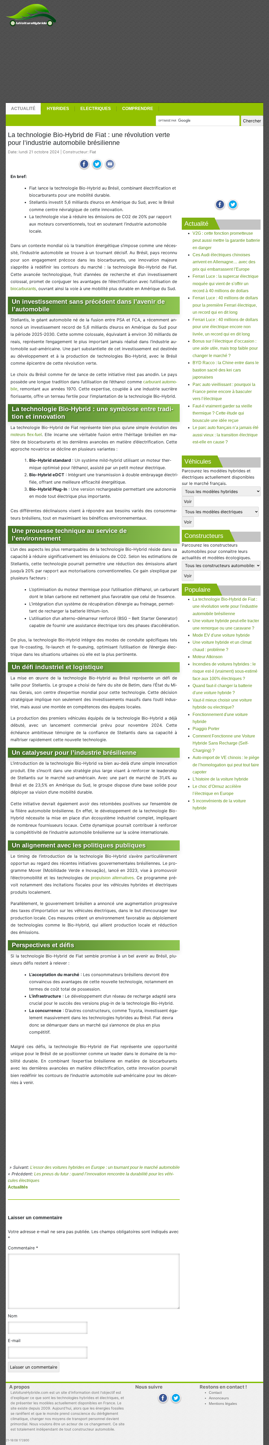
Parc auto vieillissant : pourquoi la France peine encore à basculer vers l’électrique (224, 391)
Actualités (18, 1187)
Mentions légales (223, 1404)
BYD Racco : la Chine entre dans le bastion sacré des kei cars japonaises (226, 369)
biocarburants (23, 288)
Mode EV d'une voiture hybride (221, 635)
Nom (12, 1315)
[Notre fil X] (176, 1398)
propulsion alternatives (112, 878)
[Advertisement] (134, 65)
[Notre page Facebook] (220, 205)
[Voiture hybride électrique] (31, 14)
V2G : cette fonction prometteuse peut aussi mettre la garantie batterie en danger (226, 240)
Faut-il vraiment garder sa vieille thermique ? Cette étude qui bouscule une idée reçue (222, 413)
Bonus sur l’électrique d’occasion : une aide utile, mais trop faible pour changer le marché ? (225, 348)
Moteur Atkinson (208, 657)
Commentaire (23, 1247)
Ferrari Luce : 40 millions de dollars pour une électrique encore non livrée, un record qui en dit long (225, 326)
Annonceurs (219, 1398)
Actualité (23, 108)
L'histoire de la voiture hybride (220, 779)
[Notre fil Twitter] (233, 205)
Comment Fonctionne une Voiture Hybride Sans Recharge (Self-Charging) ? (224, 743)
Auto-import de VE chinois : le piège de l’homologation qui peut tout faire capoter (226, 764)
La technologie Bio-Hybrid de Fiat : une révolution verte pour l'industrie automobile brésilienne (225, 606)
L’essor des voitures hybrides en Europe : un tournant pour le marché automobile (105, 1167)
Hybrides (58, 108)
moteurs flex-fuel (26, 434)
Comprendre (137, 108)
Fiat (93, 152)
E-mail (14, 1340)
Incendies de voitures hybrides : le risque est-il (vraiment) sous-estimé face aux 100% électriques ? (225, 671)
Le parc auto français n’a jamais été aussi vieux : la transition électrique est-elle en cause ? (225, 434)
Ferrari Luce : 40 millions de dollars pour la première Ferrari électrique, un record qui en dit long (225, 305)
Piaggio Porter (206, 728)
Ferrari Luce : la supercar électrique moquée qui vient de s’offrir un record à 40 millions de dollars (225, 283)
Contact (215, 1393)
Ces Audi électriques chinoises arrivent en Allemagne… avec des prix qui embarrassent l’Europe (224, 262)
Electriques (95, 108)
